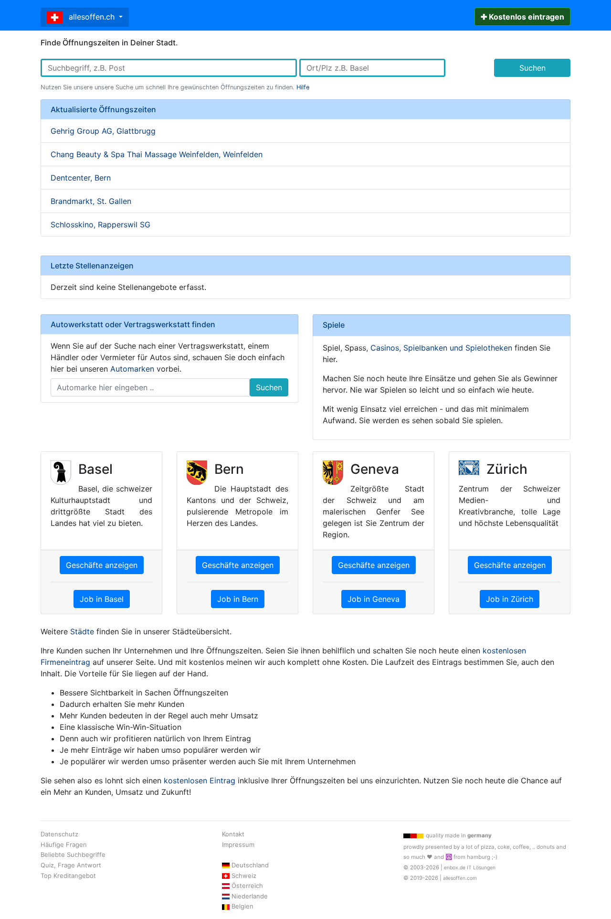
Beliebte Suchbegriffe (73, 854)
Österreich (247, 885)
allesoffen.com (460, 878)
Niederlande (250, 896)
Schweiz (244, 875)
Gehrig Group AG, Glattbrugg (103, 131)
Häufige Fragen (64, 844)
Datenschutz (59, 834)
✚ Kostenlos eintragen (522, 16)
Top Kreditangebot (68, 875)
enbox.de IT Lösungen (469, 868)
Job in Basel (102, 599)
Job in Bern (237, 599)
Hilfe (302, 87)
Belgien (242, 906)
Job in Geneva (374, 599)
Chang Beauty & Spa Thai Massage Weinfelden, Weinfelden (157, 154)
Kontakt (233, 834)
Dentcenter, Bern (81, 177)
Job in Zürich (509, 599)
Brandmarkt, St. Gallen (91, 201)
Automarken (132, 369)
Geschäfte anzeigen (101, 565)
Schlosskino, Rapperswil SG (100, 224)
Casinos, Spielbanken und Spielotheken (441, 348)
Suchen (532, 68)
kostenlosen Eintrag (199, 780)
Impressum (238, 844)
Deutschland (250, 865)
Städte (82, 631)
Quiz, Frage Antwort (71, 865)
